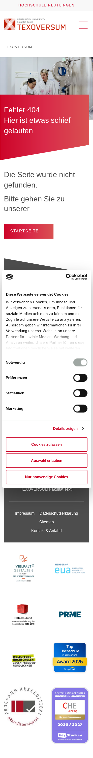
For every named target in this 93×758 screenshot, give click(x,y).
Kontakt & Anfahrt (46, 531)
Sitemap (46, 522)
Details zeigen (65, 428)
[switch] (80, 378)
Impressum (24, 513)
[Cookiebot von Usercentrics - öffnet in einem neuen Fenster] (66, 277)
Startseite (24, 231)
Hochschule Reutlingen (46, 5)
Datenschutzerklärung (58, 513)
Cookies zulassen (46, 444)
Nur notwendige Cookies (46, 477)
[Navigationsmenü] (83, 25)
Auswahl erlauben (46, 460)
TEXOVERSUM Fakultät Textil (46, 489)
